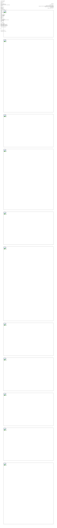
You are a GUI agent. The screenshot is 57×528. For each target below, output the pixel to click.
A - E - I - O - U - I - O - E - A (4, 9)
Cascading (2, 6)
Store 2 (1, 13)
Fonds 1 (2, 11)
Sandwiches (2, 5)
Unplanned (2, 8)
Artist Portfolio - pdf (3, 30)
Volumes (1, 18)
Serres (1, 21)
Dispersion (2, 10)
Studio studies (2, 8)
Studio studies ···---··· (3, 3)
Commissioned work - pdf (3, 31)
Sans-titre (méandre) (3, 15)
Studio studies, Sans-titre (3, 4)
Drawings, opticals (2, 23)
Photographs (2, 22)
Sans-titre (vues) (2, 12)
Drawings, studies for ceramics (4, 24)
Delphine (2, 17)
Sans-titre (2, 7)
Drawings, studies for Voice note (4, 24)
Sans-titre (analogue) (3, 9)
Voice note (2, 2)
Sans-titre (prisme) (2, 20)
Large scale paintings (3, 19)
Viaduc (1, 16)
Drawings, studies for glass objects (4, 25)
